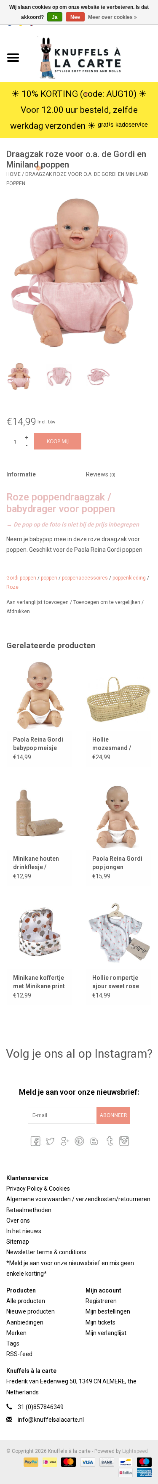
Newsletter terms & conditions (46, 1252)
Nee (75, 17)
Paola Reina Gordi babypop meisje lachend (38, 744)
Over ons (18, 1220)
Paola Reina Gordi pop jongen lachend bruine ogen (117, 863)
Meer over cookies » (112, 17)
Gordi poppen (21, 578)
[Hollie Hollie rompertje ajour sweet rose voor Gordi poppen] (119, 933)
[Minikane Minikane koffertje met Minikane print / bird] (39, 933)
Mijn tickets (100, 1322)
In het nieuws (23, 1231)
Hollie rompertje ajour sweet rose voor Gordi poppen (118, 982)
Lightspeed (135, 1451)
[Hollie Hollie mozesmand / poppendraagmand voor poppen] (119, 695)
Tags (12, 1343)
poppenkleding (129, 578)
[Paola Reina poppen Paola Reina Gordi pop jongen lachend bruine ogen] (119, 814)
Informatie (21, 474)
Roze (12, 587)
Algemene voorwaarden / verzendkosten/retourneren (78, 1199)
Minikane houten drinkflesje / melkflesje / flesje (37, 863)
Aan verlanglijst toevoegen (38, 602)
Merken (16, 1333)
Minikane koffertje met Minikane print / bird (39, 982)
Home (13, 174)
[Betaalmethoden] (30, 1462)
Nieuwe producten (30, 1311)
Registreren (101, 1301)
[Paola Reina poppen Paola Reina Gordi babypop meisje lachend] (39, 695)
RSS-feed (19, 1354)
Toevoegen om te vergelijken (107, 602)
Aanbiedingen (24, 1322)
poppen (49, 578)
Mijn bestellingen (108, 1311)
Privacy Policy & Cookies (38, 1188)
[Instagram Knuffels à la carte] (123, 1141)
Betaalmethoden (28, 1210)
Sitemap (17, 1241)
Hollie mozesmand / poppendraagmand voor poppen (118, 744)
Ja (55, 17)
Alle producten (25, 1301)
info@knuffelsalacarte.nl (51, 1419)
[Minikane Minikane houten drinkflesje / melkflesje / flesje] (39, 814)
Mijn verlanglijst (106, 1333)
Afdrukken (18, 611)
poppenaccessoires (85, 578)
